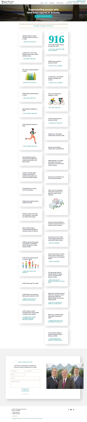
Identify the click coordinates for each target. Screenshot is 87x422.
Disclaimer (40, 418)
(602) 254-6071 (81, 1)
